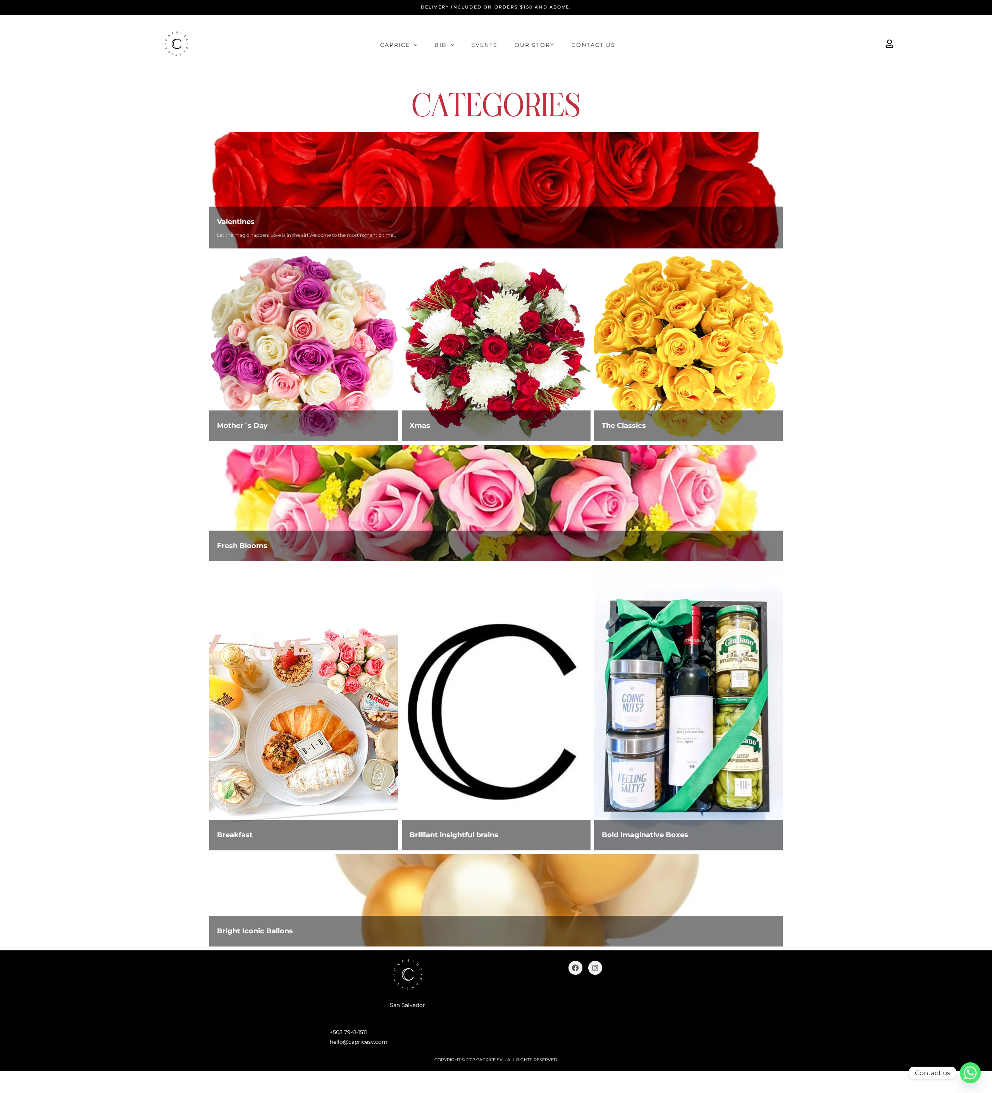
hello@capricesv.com (359, 1041)
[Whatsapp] (970, 1072)
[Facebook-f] (575, 968)
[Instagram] (595, 968)
